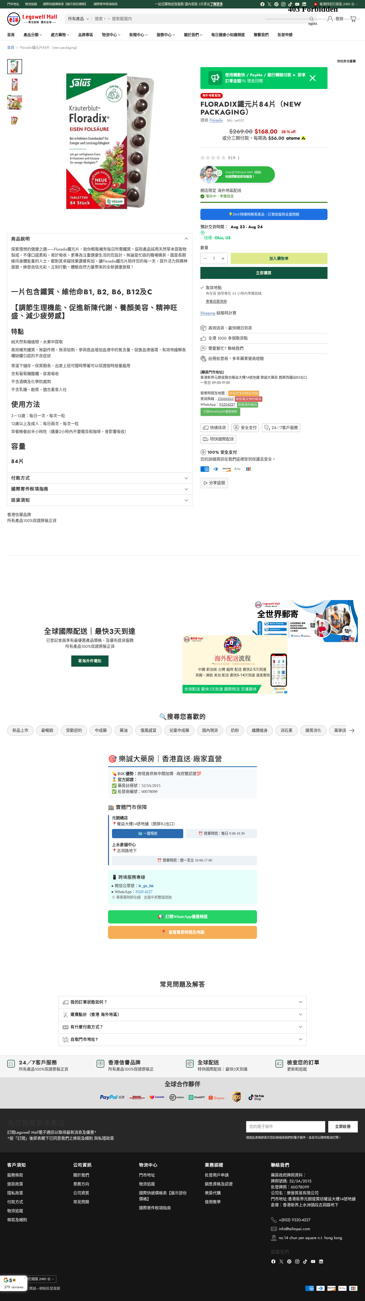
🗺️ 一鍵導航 (147, 833)
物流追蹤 (15, 1211)
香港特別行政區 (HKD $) (33, 1279)
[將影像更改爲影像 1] (14, 66)
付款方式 (15, 1202)
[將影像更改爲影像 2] (14, 84)
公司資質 (81, 1193)
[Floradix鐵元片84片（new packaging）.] (109, 141)
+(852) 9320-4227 (294, 1220)
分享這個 (217, 483)
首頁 (10, 47)
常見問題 (81, 1202)
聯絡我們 (236, 348)
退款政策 (15, 1184)
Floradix (216, 120)
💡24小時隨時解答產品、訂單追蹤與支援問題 (263, 214)
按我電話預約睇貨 (248, 398)
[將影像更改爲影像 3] (14, 102)
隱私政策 (15, 1193)
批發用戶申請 (217, 1175)
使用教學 (213, 1202)
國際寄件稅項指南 (155, 1208)
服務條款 (15, 1175)
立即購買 (263, 273)
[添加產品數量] (223, 258)
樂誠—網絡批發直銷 (44, 1288)
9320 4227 (144, 892)
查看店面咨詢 (216, 301)
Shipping (207, 313)
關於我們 (81, 1175)
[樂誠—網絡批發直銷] (32, 19)
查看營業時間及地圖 (243, 393)
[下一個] (352, 730)
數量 (204, 248)
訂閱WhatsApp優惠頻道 (220, 412)
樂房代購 (213, 1193)
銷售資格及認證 (219, 1184)
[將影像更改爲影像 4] (14, 120)
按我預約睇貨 (247, 404)
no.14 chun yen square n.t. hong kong (310, 1238)
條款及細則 (17, 1220)
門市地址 (147, 1175)
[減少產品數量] (205, 258)
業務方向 (81, 1184)
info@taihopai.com (294, 1229)
